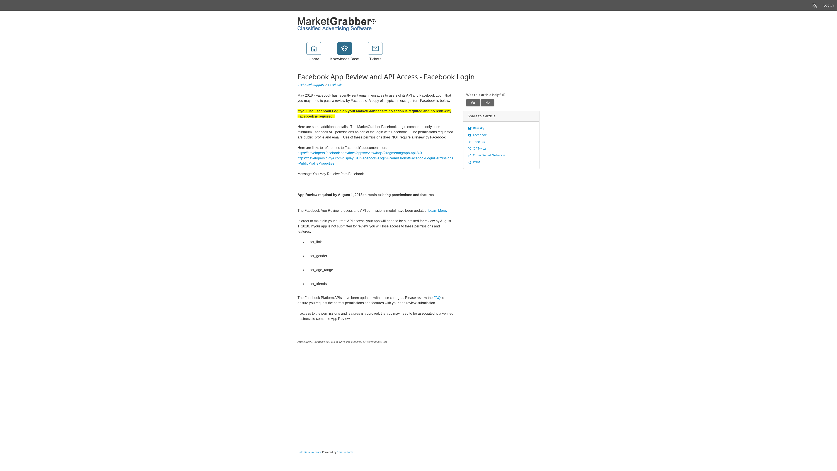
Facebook (335, 85)
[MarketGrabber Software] (337, 23)
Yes (473, 102)
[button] (814, 5)
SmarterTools (345, 452)
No (487, 102)
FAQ (437, 298)
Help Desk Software (310, 452)
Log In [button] (828, 5)
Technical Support (311, 85)
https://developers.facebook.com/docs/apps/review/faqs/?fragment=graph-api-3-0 (360, 153)
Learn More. (437, 210)
